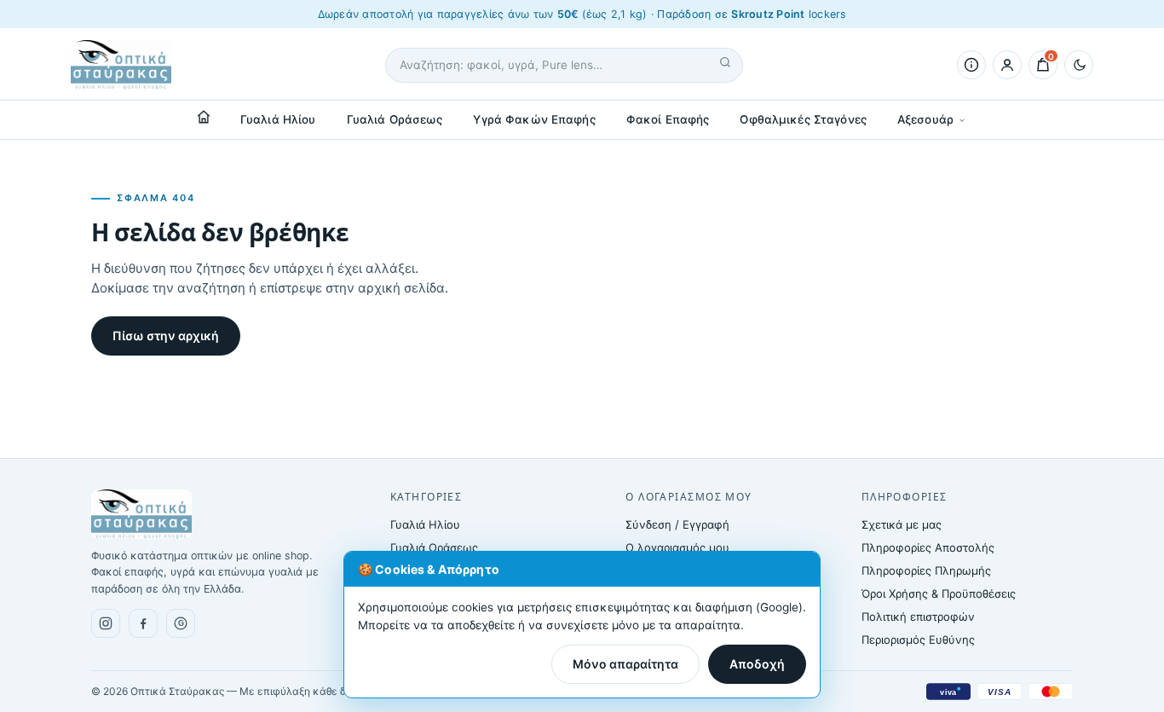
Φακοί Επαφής (668, 119)
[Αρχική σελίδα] (203, 117)
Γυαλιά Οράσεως (395, 119)
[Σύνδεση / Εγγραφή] (1007, 64)
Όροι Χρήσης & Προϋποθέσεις (938, 593)
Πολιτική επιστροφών (918, 616)
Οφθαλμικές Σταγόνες (803, 119)
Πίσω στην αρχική (165, 335)
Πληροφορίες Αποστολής (927, 547)
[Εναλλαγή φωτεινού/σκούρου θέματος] (1078, 64)
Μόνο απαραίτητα (625, 664)
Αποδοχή (757, 664)
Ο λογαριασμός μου (677, 547)
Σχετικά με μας (901, 524)
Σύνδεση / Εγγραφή (677, 524)
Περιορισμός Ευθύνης (918, 639)
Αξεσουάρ (925, 119)
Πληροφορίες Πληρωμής (926, 570)
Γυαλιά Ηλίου (278, 119)
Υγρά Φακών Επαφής (534, 119)
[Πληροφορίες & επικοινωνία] (971, 64)
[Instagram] (105, 623)
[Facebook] (143, 623)
